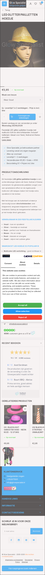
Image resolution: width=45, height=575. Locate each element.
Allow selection (23, 311)
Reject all (22, 317)
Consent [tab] (8, 263)
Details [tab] (37, 263)
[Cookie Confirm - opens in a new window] (33, 256)
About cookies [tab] (22, 263)
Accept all (22, 305)
